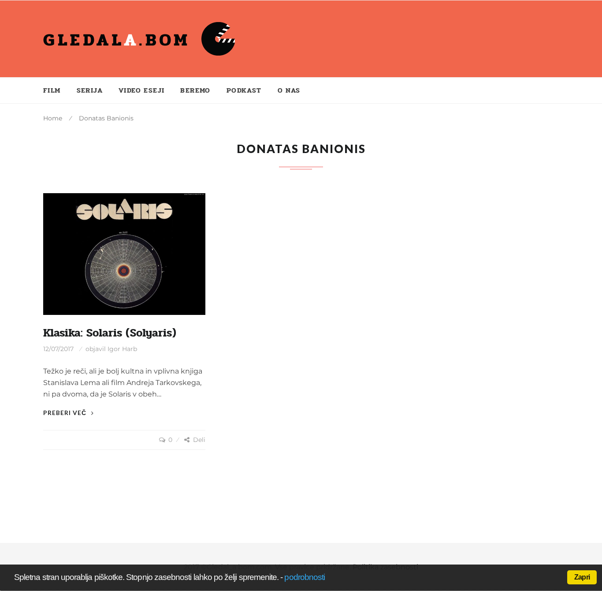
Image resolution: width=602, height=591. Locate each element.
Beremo (195, 90)
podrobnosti (304, 577)
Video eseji (141, 90)
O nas (289, 90)
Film (52, 90)
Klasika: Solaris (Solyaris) (109, 333)
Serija (90, 90)
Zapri (582, 577)
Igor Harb (122, 349)
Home (52, 118)
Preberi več (65, 412)
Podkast (244, 90)
